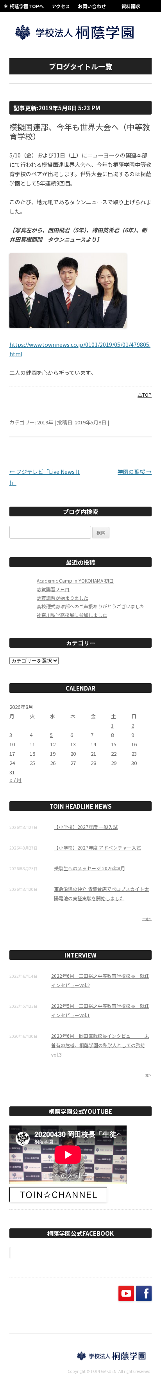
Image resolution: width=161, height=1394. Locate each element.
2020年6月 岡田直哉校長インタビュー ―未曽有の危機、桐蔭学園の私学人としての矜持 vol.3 (100, 1045)
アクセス (61, 6)
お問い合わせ (92, 6)
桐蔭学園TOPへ (27, 6)
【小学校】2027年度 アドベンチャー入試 (97, 847)
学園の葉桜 (135, 471)
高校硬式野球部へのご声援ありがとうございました (91, 606)
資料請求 (131, 6)
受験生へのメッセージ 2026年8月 (89, 868)
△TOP (145, 394)
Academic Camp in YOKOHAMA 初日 (75, 580)
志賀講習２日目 (53, 589)
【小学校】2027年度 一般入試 (86, 826)
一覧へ (147, 919)
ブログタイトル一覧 (80, 66)
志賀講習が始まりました (62, 597)
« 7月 (15, 780)
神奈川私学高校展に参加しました (72, 614)
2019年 (45, 422)
